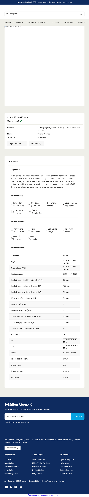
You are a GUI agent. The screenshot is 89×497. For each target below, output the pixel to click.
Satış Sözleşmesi (38, 459)
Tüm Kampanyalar (12, 467)
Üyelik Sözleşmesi (67, 459)
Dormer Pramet (44, 134)
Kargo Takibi (37, 474)
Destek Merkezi (38, 470)
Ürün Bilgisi (13, 161)
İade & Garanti (66, 474)
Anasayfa (8, 459)
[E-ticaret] (44, 495)
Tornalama (42, 130)
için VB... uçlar (56, 128)
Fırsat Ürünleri (10, 463)
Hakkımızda (64, 463)
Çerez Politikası (66, 467)
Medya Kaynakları (11, 474)
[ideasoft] (32, 495)
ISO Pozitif (76, 128)
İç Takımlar (67, 128)
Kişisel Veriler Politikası (41, 463)
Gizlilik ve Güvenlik (39, 467)
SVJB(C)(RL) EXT (44, 128)
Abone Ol (78, 416)
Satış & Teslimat (66, 470)
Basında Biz (9, 470)
